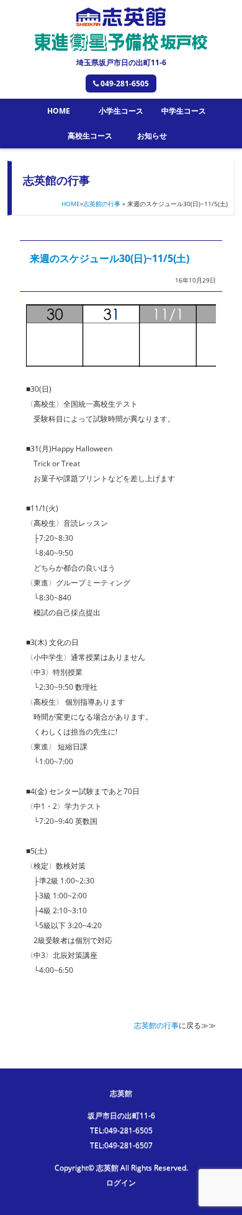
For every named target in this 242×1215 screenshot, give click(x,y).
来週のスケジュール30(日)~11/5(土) (109, 258)
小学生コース (121, 111)
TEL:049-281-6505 (121, 1130)
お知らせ (152, 135)
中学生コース (183, 111)
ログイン (121, 1182)
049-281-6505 (125, 83)
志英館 (121, 1093)
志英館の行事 (101, 203)
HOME (58, 111)
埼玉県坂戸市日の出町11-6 (121, 62)
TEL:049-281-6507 (121, 1145)
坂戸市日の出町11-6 (121, 1115)
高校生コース (90, 135)
